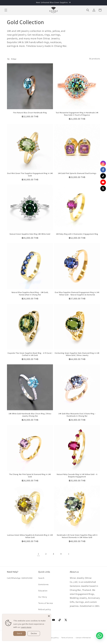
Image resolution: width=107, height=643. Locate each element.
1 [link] (38, 553)
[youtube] (103, 182)
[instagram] (103, 163)
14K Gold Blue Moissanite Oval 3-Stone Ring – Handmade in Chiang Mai (77, 415)
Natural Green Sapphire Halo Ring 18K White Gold (30, 234)
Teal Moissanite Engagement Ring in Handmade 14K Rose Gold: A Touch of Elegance (77, 114)
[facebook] (103, 170)
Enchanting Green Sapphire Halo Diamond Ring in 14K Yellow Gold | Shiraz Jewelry (77, 354)
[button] (6, 10)
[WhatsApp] (99, 635)
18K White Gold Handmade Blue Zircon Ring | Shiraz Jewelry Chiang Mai (30, 415)
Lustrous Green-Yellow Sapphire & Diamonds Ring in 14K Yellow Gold (30, 536)
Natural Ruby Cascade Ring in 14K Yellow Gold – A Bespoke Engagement (77, 475)
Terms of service (67, 638)
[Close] (49, 616)
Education (42, 590)
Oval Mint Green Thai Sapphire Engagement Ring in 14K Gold (30, 174)
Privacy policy (53, 638)
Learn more (26, 627)
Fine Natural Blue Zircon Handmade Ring (30, 113)
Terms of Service (45, 603)
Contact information (83, 638)
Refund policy (44, 609)
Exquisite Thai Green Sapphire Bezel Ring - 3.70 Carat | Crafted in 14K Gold (30, 354)
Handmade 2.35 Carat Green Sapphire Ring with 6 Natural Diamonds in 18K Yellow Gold (77, 536)
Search (41, 578)
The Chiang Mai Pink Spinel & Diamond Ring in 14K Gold (30, 475)
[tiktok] (103, 176)
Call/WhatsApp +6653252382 (20, 578)
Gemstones (43, 584)
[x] (103, 188)
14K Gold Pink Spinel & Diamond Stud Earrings (77, 173)
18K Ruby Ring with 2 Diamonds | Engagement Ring (77, 234)
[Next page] (68, 554)
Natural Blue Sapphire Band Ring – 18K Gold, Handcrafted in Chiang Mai (30, 293)
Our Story (42, 597)
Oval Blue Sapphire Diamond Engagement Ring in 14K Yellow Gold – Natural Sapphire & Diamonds (77, 293)
